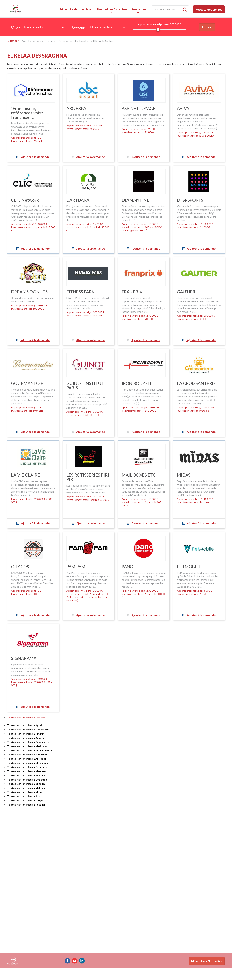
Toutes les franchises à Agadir (25, 725)
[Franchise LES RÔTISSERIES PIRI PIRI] (88, 456)
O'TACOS (20, 566)
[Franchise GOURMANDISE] (33, 365)
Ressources (139, 9)
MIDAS (183, 474)
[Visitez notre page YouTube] (74, 960)
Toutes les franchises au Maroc (26, 717)
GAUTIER (186, 291)
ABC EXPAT (77, 108)
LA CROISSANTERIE (196, 383)
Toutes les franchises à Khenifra (26, 783)
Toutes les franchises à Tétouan (26, 804)
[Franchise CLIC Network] (33, 181)
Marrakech (84, 41)
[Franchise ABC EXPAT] (88, 90)
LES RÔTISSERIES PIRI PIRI (87, 477)
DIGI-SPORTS (190, 200)
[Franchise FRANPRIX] (144, 273)
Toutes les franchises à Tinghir (25, 733)
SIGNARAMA (23, 658)
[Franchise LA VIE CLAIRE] (33, 456)
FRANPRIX (132, 291)
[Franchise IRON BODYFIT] (144, 365)
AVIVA (183, 108)
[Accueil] (32, 9)
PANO (127, 566)
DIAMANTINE (135, 200)
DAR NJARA (77, 200)
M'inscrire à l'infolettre (206, 961)
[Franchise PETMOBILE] (199, 548)
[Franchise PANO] (144, 548)
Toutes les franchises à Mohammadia (29, 750)
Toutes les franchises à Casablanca (28, 742)
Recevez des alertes (208, 9)
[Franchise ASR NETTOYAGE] (144, 90)
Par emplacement (67, 41)
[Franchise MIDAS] (199, 456)
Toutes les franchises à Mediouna (27, 746)
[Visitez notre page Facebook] (67, 960)
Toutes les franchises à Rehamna (26, 775)
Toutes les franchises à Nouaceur (27, 754)
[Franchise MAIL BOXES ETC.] (144, 456)
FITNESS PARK (80, 291)
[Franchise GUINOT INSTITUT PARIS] (88, 365)
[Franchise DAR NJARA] (88, 181)
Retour (14, 40)
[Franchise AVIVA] (199, 90)
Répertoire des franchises (76, 9)
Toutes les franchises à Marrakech (27, 771)
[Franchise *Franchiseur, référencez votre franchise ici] (33, 90)
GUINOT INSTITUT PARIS (85, 385)
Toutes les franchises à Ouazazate (28, 729)
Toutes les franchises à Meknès (26, 787)
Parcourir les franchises (112, 9)
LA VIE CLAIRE (25, 474)
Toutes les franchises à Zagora (25, 737)
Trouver (207, 27)
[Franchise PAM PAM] (88, 548)
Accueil (25, 41)
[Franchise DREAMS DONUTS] (33, 273)
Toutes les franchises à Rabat (25, 796)
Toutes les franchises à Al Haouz (26, 758)
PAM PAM (75, 566)
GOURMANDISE (27, 383)
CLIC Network (25, 200)
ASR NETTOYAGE (138, 108)
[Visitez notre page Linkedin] (82, 960)
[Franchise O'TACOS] (33, 548)
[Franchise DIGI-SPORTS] (199, 181)
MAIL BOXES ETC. (139, 474)
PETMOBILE (189, 566)
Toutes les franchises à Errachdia (27, 779)
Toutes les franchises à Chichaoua (27, 762)
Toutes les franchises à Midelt (25, 792)
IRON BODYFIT (137, 383)
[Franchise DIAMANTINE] (144, 181)
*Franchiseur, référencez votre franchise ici (27, 113)
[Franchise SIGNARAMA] (33, 640)
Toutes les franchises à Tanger (25, 800)
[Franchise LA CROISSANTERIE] (199, 365)
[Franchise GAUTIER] (199, 273)
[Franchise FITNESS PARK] (88, 273)
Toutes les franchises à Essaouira (27, 767)
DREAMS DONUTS (29, 291)
